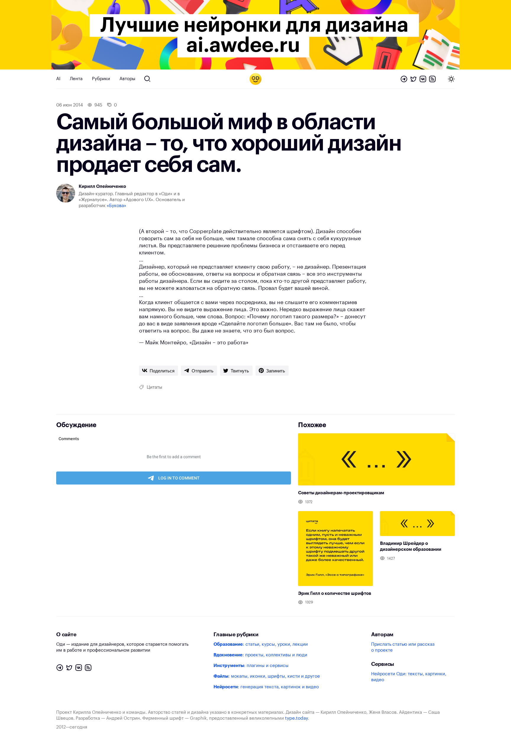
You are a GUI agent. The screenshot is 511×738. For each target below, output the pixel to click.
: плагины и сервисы (251, 665)
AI (58, 79)
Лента (76, 79)
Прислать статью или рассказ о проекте (402, 647)
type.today (296, 718)
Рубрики (101, 79)
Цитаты (154, 387)
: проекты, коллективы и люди (260, 655)
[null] (158, 371)
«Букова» (116, 206)
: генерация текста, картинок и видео (266, 687)
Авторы (127, 79)
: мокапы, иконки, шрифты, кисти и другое (267, 676)
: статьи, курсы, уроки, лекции (261, 644)
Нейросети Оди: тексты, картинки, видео (408, 677)
